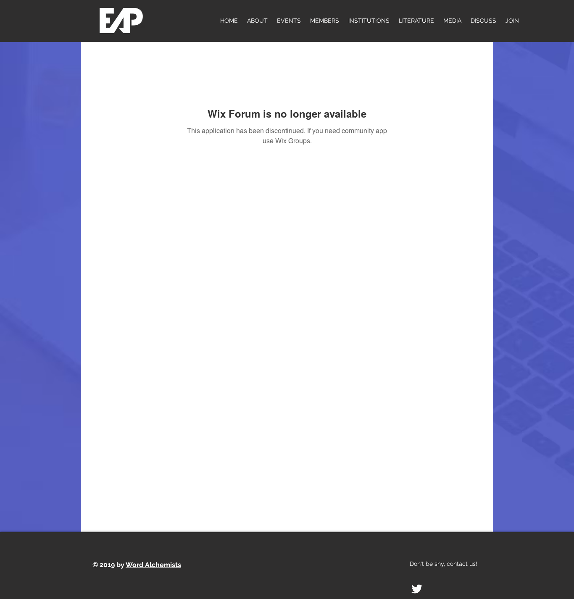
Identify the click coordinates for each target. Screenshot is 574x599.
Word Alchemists (153, 565)
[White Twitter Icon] (417, 589)
